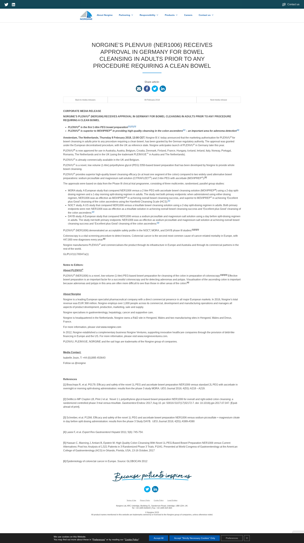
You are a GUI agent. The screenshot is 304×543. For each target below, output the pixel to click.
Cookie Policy (159, 500)
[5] (205, 177)
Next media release (218, 100)
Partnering (124, 15)
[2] (132, 126)
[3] (135, 126)
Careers (188, 15)
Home (86, 14)
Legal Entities (172, 500)
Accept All (158, 538)
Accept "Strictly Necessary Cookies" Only (194, 538)
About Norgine (105, 15)
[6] (104, 239)
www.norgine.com (111, 327)
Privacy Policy (145, 500)
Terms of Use (131, 500)
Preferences (99, 539)
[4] (238, 130)
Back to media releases (85, 100)
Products (170, 15)
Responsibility (147, 15)
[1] (129, 126)
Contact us (293, 4)
